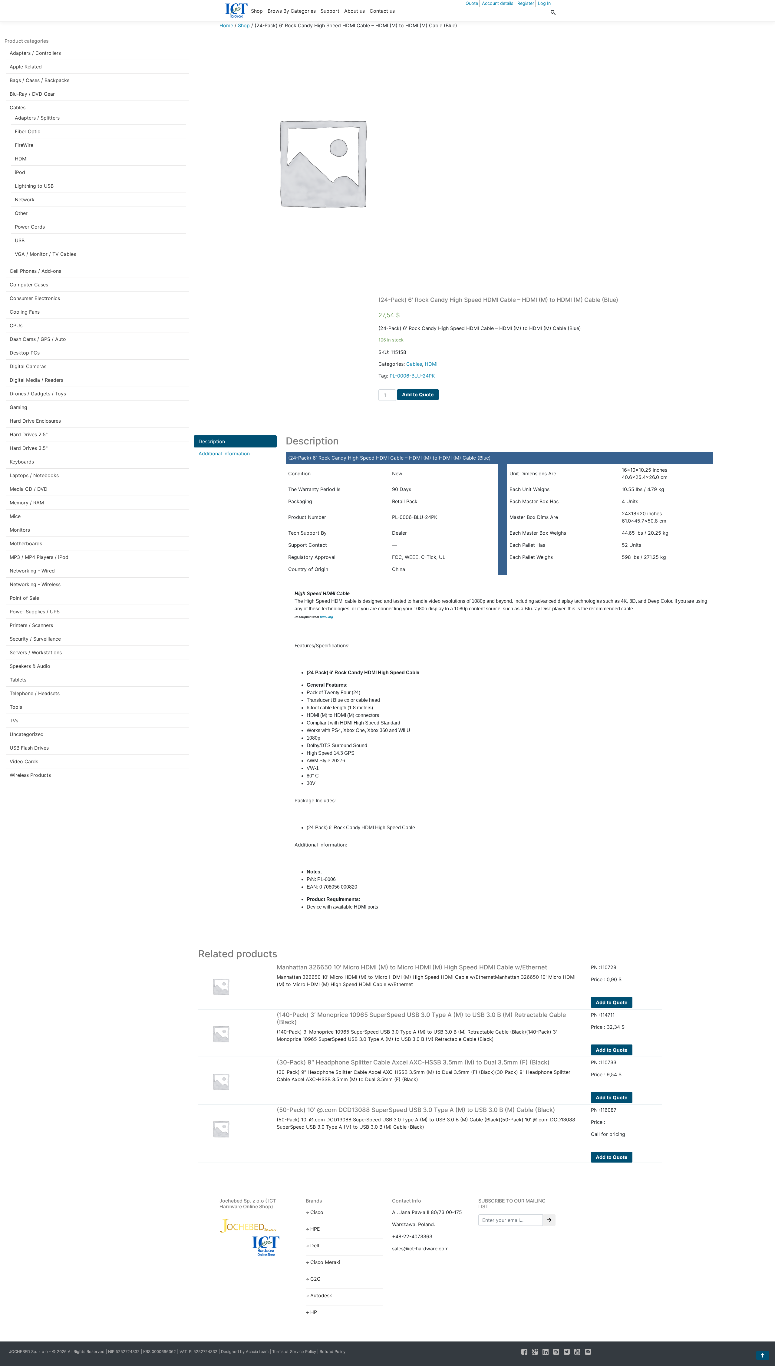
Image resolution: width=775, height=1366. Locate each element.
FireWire (24, 145)
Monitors (20, 530)
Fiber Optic (27, 131)
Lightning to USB (34, 186)
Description (212, 441)
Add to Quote (418, 394)
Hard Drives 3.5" (29, 448)
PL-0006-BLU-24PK (412, 376)
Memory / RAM (27, 503)
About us (354, 11)
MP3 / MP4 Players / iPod (39, 557)
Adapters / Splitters (37, 118)
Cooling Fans (25, 312)
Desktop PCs (25, 353)
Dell (314, 1245)
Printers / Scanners (31, 625)
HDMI (21, 159)
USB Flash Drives (29, 748)
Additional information (224, 453)
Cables (17, 107)
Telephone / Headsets (35, 693)
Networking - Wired (32, 571)
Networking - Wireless (35, 584)
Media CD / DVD (29, 489)
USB (20, 240)
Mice (15, 516)
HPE (315, 1229)
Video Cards (24, 761)
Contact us (382, 11)
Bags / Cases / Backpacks (39, 80)
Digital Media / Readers (36, 380)
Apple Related (26, 67)
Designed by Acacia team (245, 1351)
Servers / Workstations (36, 652)
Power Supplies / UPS (35, 612)
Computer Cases (29, 285)
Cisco (316, 1212)
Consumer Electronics (35, 298)
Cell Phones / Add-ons (35, 271)
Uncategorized (27, 734)
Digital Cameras (28, 366)
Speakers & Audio (30, 666)
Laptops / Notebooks (34, 475)
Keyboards (22, 462)
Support (330, 11)
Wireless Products (30, 775)
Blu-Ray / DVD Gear (32, 94)
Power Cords (30, 227)
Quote (472, 3)
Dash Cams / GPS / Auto (38, 339)
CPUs (16, 325)
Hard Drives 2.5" (29, 434)
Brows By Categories (292, 11)
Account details (497, 3)
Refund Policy (332, 1351)
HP (313, 1312)
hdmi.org (326, 617)
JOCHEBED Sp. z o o (29, 1351)
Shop (257, 11)
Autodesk (321, 1295)
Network (25, 199)
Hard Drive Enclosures (35, 421)
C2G (315, 1279)
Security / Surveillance (35, 639)
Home (226, 25)
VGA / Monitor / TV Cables (45, 254)
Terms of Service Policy (294, 1351)
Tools (16, 707)
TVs (14, 721)
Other (21, 213)
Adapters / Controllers (35, 53)
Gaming (18, 407)
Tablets (18, 680)
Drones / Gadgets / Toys (38, 394)
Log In (544, 3)
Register (525, 3)
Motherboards (26, 543)
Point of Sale (24, 598)
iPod (20, 172)
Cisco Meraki (325, 1262)
